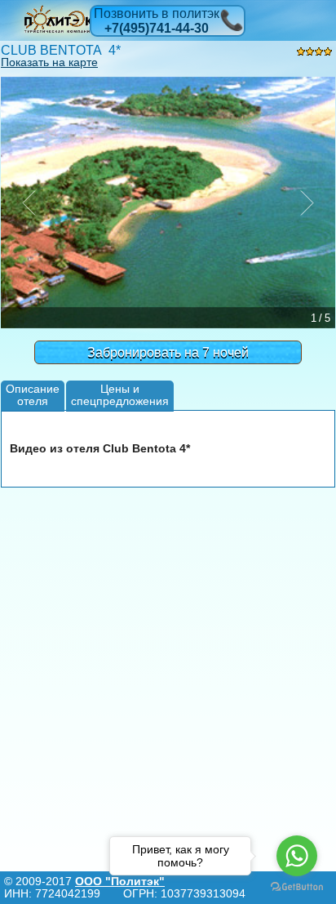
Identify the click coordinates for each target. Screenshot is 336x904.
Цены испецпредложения (120, 394)
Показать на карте (49, 62)
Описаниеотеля (33, 394)
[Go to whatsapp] (296, 855)
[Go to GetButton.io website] (297, 887)
